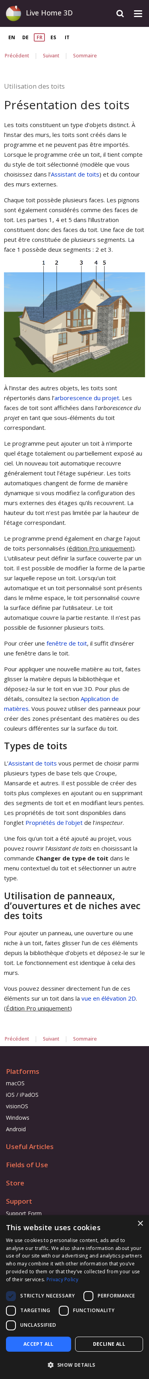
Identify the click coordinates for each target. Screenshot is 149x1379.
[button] (74, 1365)
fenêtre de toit (66, 643)
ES (53, 37)
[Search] (120, 14)
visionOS (17, 1106)
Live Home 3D (49, 12)
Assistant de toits (75, 174)
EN (11, 37)
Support (19, 1201)
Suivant (51, 55)
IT (67, 37)
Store (15, 1182)
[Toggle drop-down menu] (138, 14)
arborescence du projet (86, 398)
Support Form (24, 1213)
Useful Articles (30, 1146)
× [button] (140, 1224)
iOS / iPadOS (22, 1094)
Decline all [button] (109, 1344)
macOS (15, 1083)
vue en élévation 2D (108, 998)
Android (16, 1129)
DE (25, 37)
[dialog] (74, 1297)
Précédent (17, 55)
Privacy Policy (62, 1279)
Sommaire (85, 55)
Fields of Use (27, 1164)
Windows (17, 1117)
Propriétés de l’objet (54, 822)
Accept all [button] (38, 1344)
